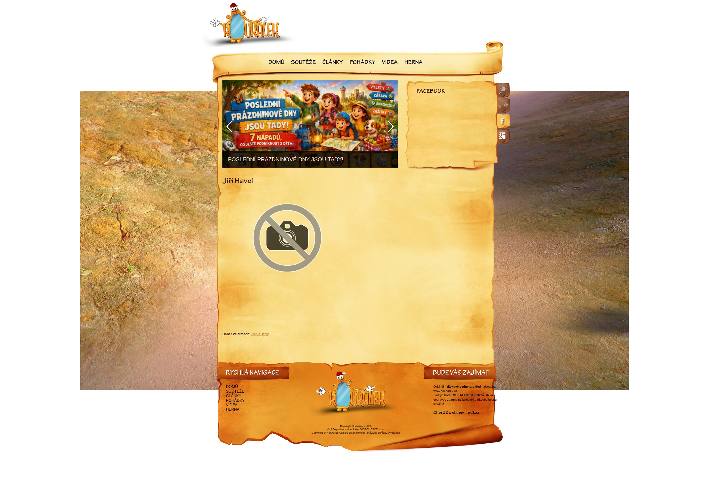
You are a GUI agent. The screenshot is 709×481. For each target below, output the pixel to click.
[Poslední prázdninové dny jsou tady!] (310, 124)
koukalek (360, 426)
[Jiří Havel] (287, 286)
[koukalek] (250, 25)
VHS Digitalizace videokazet (343, 429)
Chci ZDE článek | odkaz (456, 412)
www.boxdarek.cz (445, 391)
